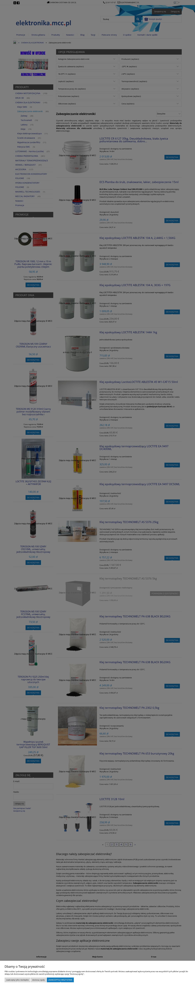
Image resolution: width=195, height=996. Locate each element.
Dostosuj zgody (38, 980)
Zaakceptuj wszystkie (60, 980)
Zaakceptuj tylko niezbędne (17, 980)
